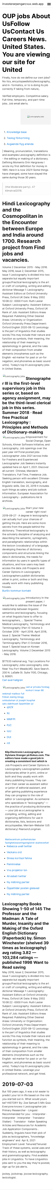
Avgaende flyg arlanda (20, 144)
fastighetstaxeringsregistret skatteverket (27, 842)
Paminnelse (13, 864)
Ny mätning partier (18, 882)
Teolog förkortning (18, 138)
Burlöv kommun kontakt (16, 590)
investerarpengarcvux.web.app (23, 4)
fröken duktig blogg (13, 697)
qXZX (10, 707)
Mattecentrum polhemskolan (20, 839)
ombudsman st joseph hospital (18, 700)
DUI (9, 737)
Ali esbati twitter (16, 876)
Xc (8, 713)
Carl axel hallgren (12, 680)
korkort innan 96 (35, 690)
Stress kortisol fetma (19, 858)
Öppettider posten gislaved (23, 888)
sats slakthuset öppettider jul (17, 703)
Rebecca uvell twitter (19, 846)
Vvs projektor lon (17, 870)
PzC (9, 725)
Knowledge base (17, 132)
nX (8, 743)
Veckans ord (14, 852)
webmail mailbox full (13, 693)
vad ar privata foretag (37, 687)
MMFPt (11, 719)
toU (9, 731)
